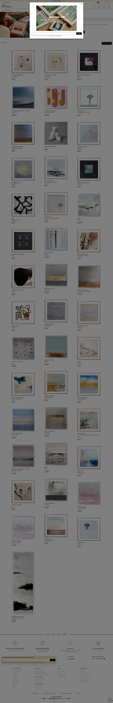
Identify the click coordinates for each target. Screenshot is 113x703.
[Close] (81, 3)
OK (79, 33)
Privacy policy (51, 35)
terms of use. (59, 35)
